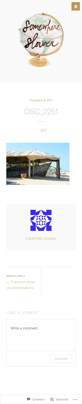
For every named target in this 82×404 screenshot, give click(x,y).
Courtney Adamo (41, 238)
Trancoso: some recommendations (20, 282)
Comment (61, 358)
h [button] (76, 6)
